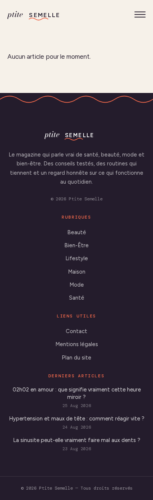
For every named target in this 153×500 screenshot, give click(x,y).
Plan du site (76, 357)
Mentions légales (76, 344)
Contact (76, 331)
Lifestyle (76, 258)
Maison (76, 271)
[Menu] (140, 14)
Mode (76, 284)
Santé (76, 297)
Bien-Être (76, 245)
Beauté (76, 232)
